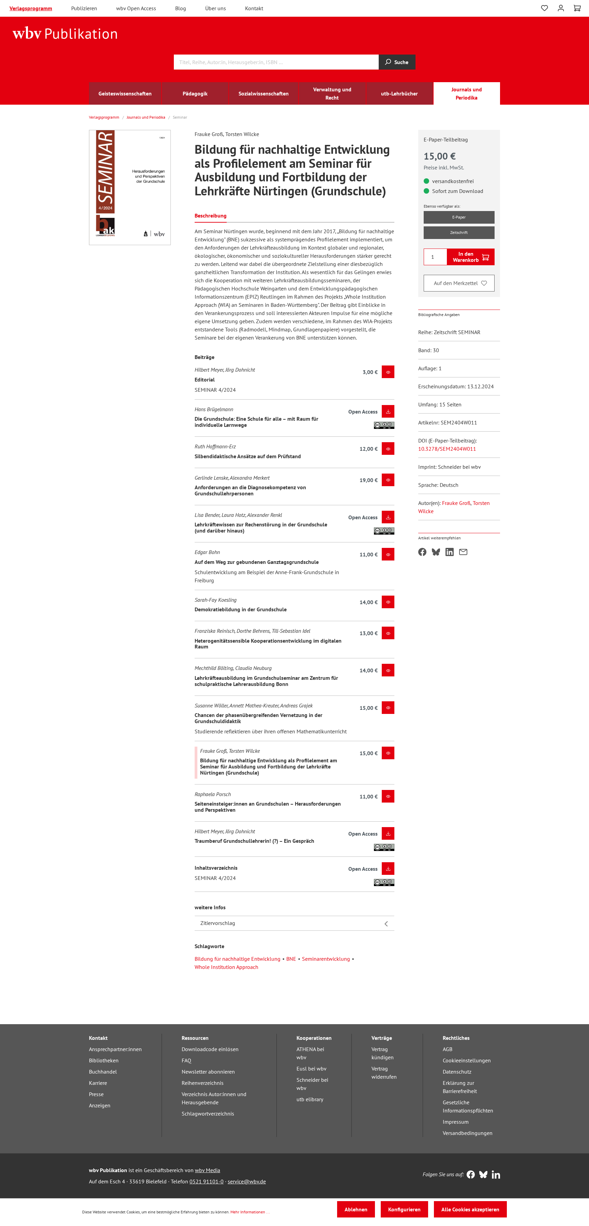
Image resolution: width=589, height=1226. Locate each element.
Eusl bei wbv (312, 1068)
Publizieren (84, 8)
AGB (447, 1049)
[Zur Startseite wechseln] (65, 32)
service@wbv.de (247, 1181)
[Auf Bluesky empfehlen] (436, 552)
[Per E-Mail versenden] (463, 552)
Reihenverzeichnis (203, 1082)
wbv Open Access (136, 8)
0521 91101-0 (207, 1181)
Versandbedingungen (468, 1133)
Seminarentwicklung (326, 958)
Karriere (98, 1082)
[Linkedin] (494, 1175)
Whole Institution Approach (226, 966)
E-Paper (459, 217)
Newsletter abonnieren (208, 1071)
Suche (401, 62)
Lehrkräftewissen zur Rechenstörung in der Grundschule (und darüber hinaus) (261, 527)
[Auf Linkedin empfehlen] (449, 552)
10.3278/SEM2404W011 (447, 448)
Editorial (205, 379)
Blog (180, 8)
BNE (291, 958)
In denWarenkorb (466, 256)
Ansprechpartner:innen (115, 1049)
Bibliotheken (104, 1060)
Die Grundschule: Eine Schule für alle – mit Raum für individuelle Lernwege (256, 421)
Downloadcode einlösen (210, 1049)
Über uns (215, 8)
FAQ (186, 1060)
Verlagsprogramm (31, 8)
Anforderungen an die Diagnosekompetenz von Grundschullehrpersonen (250, 490)
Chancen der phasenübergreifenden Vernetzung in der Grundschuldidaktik (258, 718)
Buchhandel (103, 1071)
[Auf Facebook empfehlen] (422, 552)
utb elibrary (310, 1099)
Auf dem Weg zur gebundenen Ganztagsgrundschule (257, 561)
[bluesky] (481, 1175)
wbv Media (207, 1170)
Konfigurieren (404, 1209)
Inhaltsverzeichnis (216, 867)
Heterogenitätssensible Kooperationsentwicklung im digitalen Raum (268, 643)
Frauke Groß (456, 502)
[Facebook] (469, 1175)
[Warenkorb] (577, 8)
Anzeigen (99, 1105)
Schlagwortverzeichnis (208, 1113)
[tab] (211, 215)
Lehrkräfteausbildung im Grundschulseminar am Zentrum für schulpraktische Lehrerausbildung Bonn (266, 680)
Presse (96, 1094)
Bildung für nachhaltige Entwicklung (238, 958)
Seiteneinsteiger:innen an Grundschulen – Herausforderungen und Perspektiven (268, 806)
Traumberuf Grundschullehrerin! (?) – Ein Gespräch (254, 840)
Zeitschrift (459, 232)
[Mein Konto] (560, 7)
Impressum (456, 1121)
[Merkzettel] (544, 8)
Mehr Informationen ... (250, 1211)
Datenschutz (457, 1071)
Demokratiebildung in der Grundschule (241, 609)
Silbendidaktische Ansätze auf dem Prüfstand (248, 456)
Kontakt (254, 8)
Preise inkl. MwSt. (444, 167)
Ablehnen (356, 1209)
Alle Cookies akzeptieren (470, 1209)
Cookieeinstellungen (467, 1060)
